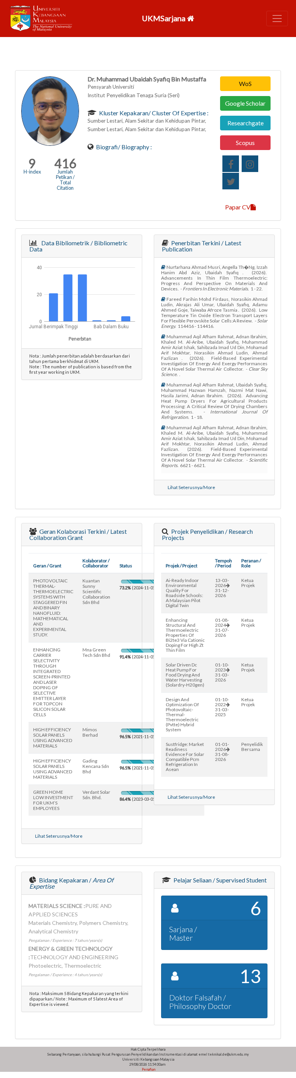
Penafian (148, 1069)
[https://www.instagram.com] (250, 163)
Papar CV (238, 207)
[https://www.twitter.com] (230, 181)
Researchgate (245, 123)
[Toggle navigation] (277, 18)
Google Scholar (245, 103)
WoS (245, 83)
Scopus (245, 142)
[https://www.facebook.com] (230, 163)
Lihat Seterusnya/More (191, 487)
